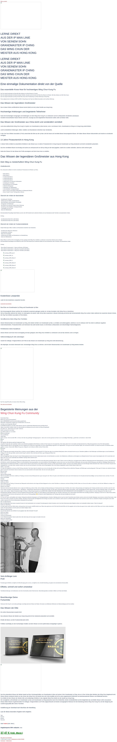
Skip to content (4, 1)
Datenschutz (9, 740)
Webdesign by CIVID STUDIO (17, 739)
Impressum (3, 740)
